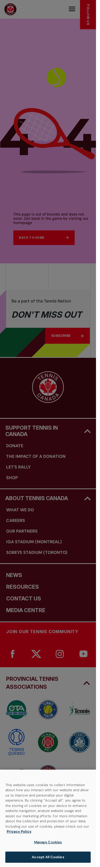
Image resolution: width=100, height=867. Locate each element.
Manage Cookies (48, 842)
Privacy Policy (19, 831)
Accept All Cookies (48, 857)
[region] (48, 818)
